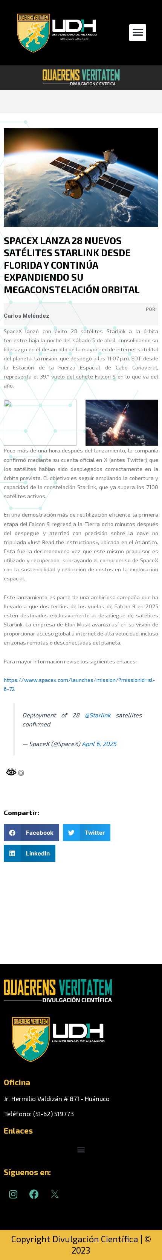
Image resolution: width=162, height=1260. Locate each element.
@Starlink (97, 714)
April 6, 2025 (99, 743)
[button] (137, 32)
